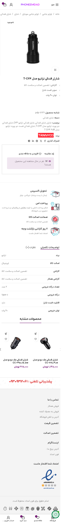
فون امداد (54, 454)
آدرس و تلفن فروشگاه (49, 417)
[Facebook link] (45, 141)
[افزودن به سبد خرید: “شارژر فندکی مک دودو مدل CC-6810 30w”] (35, 333)
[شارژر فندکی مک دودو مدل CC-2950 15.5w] (16, 343)
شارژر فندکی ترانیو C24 (24, 123)
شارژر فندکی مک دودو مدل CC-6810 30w (45, 361)
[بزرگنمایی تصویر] (55, 69)
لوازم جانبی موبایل (30, 14)
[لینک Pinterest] (37, 141)
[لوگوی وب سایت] (30, 4)
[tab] (50, 247)
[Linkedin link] (33, 141)
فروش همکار (53, 406)
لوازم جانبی (47, 14)
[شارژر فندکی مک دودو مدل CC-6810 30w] (45, 343)
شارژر (16, 14)
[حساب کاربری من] (11, 5)
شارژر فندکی (5, 14)
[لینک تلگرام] (29, 141)
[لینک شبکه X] (41, 141)
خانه (57, 14)
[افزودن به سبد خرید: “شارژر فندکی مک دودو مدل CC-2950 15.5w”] (6, 333)
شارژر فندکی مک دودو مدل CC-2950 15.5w (15, 361)
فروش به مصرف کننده (49, 411)
